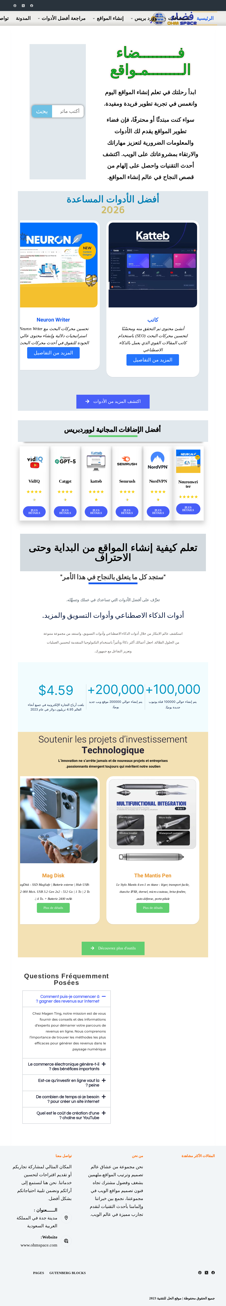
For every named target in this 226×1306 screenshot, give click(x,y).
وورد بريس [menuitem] (146, 18)
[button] (66, 999)
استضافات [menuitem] (178, 18)
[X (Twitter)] (23, 5)
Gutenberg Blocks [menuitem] (67, 1273)
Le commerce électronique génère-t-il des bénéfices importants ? (63, 1066)
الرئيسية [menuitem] (205, 18)
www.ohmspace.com (39, 1245)
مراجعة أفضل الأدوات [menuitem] (64, 18)
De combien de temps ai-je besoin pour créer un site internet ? (67, 1099)
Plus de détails (153, 908)
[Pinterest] (14, 5)
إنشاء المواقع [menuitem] (110, 18)
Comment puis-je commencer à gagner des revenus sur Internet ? (67, 998)
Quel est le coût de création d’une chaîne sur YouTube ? (68, 1115)
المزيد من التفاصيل (152, 360)
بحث (42, 111)
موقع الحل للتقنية (169, 1298)
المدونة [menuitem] (23, 18)
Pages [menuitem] (38, 1273)
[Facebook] (31, 5)
